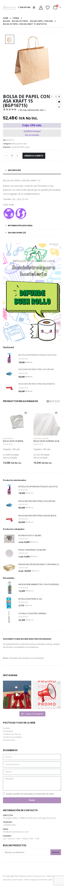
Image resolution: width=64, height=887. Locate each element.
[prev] (51, 97)
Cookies (6, 728)
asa (12, 147)
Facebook (59, 96)
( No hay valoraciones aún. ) (31, 110)
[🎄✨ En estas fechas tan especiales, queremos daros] (17, 695)
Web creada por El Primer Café (38, 879)
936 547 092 (25, 7)
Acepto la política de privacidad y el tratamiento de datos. (30, 794)
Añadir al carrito (33, 155)
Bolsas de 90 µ (38, 438)
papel (27, 147)
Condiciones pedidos (12, 737)
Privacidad (8, 731)
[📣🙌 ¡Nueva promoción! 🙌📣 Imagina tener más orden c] (47, 695)
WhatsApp (59, 106)
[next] (56, 97)
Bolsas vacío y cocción (10, 438)
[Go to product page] (9, 358)
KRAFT (22, 147)
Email (59, 101)
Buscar (55, 852)
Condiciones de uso (12, 734)
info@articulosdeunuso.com (16, 831)
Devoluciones (9, 740)
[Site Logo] (9, 7)
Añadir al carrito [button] (25, 413)
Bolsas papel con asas (19, 144)
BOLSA (17, 147)
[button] (35, 7)
